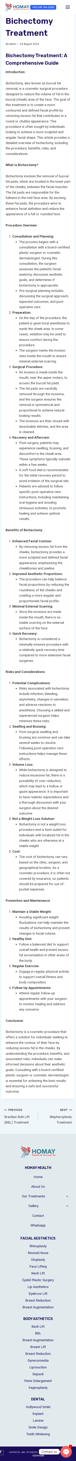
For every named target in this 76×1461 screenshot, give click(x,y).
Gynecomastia (38, 1360)
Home (38, 1177)
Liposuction (38, 1367)
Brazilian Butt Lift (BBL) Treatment (17, 1116)
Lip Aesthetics (38, 1287)
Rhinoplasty (38, 1246)
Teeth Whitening (38, 1434)
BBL (38, 1333)
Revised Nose (38, 1253)
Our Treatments (33, 1196)
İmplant (38, 1414)
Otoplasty (38, 1260)
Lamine (38, 1420)
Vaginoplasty (38, 1388)
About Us (38, 1186)
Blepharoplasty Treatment (61, 1116)
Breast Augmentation (38, 1307)
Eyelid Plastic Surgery (38, 1280)
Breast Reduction (38, 1300)
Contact (38, 1216)
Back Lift (38, 1326)
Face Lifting (38, 1266)
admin (12, 44)
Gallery (33, 1206)
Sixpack (38, 1374)
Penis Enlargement (38, 1381)
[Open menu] (67, 7)
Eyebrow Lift (38, 1294)
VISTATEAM (38, 1455)
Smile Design (38, 1427)
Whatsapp (38, 1225)
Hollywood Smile (38, 1407)
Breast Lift (38, 1347)
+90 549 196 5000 (43, 7)
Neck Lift (38, 1273)
